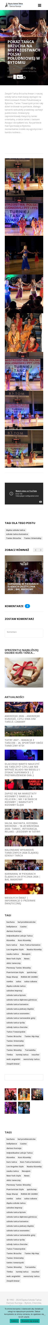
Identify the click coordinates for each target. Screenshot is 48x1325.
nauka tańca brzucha (25, 68)
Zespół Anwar (13, 1063)
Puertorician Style (15, 972)
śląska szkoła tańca (15, 530)
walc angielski (13, 1059)
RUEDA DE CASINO (29, 977)
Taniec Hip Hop (32, 1036)
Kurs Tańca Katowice (30, 945)
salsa (18, 981)
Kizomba (11, 940)
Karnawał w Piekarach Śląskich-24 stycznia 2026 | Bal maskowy (22, 876)
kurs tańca (12, 945)
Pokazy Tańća (14, 71)
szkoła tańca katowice (17, 534)
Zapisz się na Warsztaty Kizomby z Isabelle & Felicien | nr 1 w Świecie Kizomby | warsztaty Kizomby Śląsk (21, 799)
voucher (35, 1054)
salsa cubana (30, 981)
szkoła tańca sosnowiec (18, 1013)
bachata (11, 922)
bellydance (12, 926)
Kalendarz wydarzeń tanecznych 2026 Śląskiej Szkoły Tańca (21, 852)
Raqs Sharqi (12, 977)
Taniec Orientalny (32, 538)
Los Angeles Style (15, 949)
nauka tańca (13, 954)
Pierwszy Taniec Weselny (19, 967)
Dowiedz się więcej (30, 1321)
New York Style (14, 958)
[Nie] (44, 1315)
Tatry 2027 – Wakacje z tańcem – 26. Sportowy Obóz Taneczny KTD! (24, 742)
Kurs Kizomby (24, 940)
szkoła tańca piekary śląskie (20, 1009)
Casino (23, 926)
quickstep (32, 972)
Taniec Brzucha (13, 538)
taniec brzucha (29, 71)
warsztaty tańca (31, 1059)
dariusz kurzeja (14, 931)
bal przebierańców (26, 922)
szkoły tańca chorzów (17, 1027)
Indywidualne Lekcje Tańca (20, 935)
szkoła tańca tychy (16, 1022)
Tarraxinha (30, 1050)
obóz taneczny (14, 963)
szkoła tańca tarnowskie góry (21, 1018)
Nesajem (26, 954)
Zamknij (14, 1321)
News (26, 958)
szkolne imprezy (14, 990)
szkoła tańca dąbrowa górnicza (22, 999)
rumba (10, 981)
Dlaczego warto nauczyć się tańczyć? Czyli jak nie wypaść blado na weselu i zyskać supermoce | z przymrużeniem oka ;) (22, 769)
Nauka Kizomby (34, 949)
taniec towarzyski (15, 1045)
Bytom (10, 68)
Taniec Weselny (14, 1050)
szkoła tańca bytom (16, 995)
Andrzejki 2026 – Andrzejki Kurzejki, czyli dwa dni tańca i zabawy (22, 718)
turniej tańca (22, 1054)
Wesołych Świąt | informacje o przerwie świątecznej (20, 900)
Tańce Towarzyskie (16, 1031)
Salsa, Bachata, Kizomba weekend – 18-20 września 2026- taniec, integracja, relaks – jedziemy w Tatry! (22, 827)
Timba (10, 1054)
